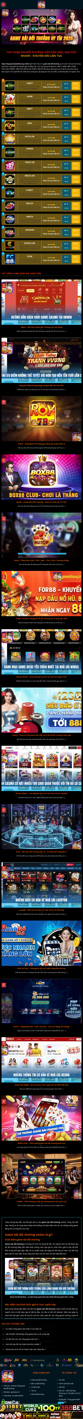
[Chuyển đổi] (3, 1329)
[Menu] (3, 4)
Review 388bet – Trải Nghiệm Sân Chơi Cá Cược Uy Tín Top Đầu (41, 793)
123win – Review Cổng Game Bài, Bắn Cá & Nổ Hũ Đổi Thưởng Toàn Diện (41, 735)
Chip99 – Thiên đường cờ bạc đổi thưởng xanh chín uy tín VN (41, 1201)
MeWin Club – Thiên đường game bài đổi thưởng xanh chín (41, 1143)
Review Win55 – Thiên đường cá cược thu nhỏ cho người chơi (41, 677)
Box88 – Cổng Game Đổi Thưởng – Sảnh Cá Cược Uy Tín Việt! (41, 502)
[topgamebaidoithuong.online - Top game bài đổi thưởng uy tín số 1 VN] (41, 4)
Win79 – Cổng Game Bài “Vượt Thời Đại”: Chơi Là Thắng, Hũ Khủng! (41, 1027)
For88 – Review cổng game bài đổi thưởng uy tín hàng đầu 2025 (41, 619)
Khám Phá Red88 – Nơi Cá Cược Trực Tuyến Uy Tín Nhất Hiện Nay (41, 1085)
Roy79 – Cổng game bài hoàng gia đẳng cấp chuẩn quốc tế (41, 444)
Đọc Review (75, 86)
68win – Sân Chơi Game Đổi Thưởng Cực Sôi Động (41, 327)
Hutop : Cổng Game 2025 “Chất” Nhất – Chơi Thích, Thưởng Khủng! (41, 560)
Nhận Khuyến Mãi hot (51, 87)
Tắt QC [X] (60, 1403)
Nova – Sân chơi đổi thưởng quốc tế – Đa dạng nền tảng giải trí (41, 852)
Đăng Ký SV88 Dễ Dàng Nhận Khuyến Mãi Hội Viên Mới (41, 385)
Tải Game (66, 86)
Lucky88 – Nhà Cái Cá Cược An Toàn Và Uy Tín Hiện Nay (41, 910)
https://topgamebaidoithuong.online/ (15, 64)
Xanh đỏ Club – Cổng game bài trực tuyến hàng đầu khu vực (41, 968)
